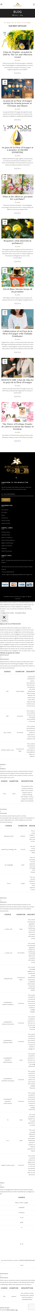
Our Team (4, 512)
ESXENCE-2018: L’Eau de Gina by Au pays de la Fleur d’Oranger (17, 381)
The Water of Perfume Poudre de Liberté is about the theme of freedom (17, 426)
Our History (4, 510)
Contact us (4, 518)
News (17, 48)
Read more (17, 73)
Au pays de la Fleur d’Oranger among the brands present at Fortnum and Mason (17, 103)
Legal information (6, 545)
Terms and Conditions (8, 540)
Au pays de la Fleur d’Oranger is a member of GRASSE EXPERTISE (17, 150)
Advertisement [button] (4, 655)
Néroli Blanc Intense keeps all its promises (17, 290)
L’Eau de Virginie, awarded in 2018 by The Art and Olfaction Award (17, 54)
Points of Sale (5, 520)
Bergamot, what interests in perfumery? (17, 241)
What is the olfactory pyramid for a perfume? (17, 197)
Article (17, 193)
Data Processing (6, 551)
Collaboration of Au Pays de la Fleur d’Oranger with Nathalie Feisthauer (17, 333)
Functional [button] (3, 809)
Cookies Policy (5, 535)
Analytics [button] (3, 764)
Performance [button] (4, 1273)
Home (16, 15)
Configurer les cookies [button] (7, 613)
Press (19, 376)
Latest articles (5, 523)
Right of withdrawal (7, 543)
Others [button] (2, 1183)
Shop (3, 515)
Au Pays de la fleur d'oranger (16, 596)
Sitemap (3, 548)
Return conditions (6, 537)
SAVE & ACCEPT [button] (4, 1308)
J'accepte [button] (18, 613)
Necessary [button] (3, 898)
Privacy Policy (5, 532)
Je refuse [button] (23, 613)
